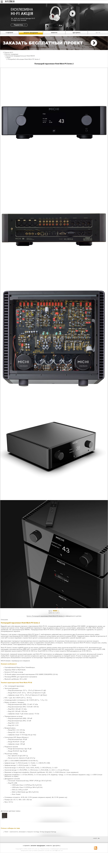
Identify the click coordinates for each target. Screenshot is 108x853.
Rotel (8, 57)
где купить (76, 32)
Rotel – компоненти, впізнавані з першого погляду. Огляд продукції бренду (30, 832)
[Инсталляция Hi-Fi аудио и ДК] (54, 42)
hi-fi (56, 850)
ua (96, 32)
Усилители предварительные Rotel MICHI (20, 56)
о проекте (9, 32)
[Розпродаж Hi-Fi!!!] (54, 30)
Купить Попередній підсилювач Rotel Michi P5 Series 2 (45, 616)
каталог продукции (31, 32)
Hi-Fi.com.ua (10, 1)
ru (99, 32)
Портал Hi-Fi (8, 52)
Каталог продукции (11, 54)
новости (54, 32)
